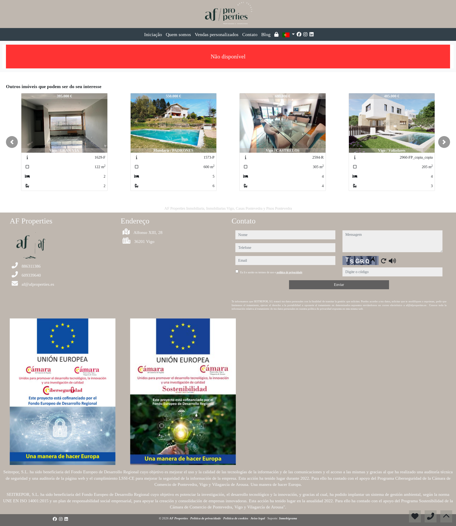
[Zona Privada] (276, 34)
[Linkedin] (311, 34)
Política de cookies (236, 518)
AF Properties (179, 518)
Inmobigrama (288, 518)
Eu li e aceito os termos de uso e (271, 272)
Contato (249, 34)
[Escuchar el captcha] (392, 260)
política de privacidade (289, 272)
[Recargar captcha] (383, 260)
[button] (12, 142)
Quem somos (178, 34)
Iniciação (153, 34)
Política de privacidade (206, 518)
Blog (266, 34)
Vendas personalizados (216, 34)
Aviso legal (258, 518)
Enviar (339, 285)
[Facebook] (299, 34)
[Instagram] (305, 34)
